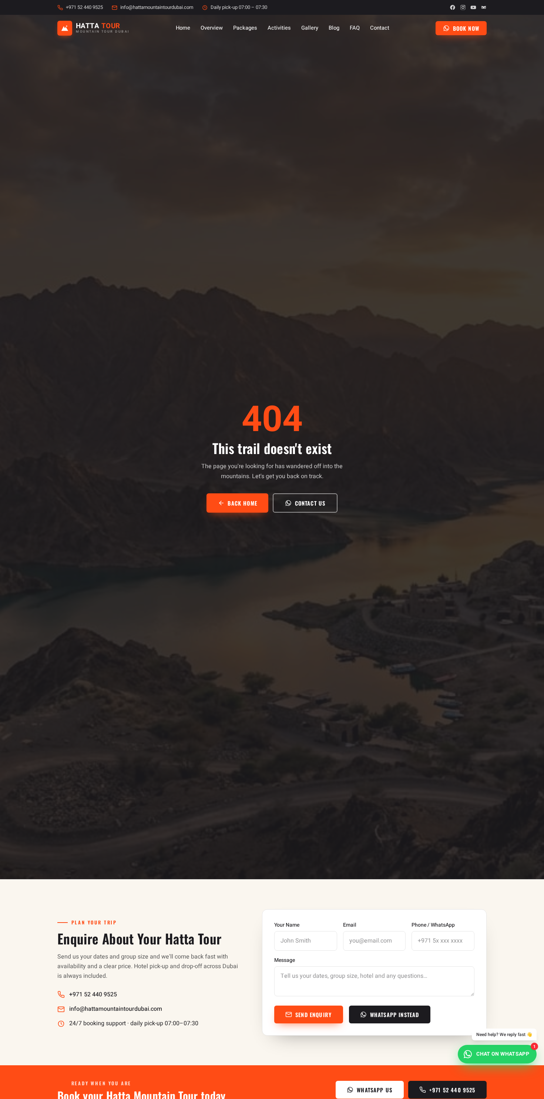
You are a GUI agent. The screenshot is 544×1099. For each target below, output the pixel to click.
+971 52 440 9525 (84, 7)
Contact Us (310, 503)
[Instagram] (463, 7)
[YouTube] (473, 7)
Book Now (466, 28)
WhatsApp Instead (394, 1014)
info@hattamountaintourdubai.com (156, 7)
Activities (279, 28)
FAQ (355, 28)
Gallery (309, 28)
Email (349, 925)
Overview (212, 28)
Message (284, 960)
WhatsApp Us (374, 1090)
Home (183, 28)
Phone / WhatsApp (433, 925)
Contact (379, 28)
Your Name (286, 925)
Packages (245, 28)
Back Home (242, 503)
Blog (334, 28)
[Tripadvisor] (484, 7)
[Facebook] (453, 7)
